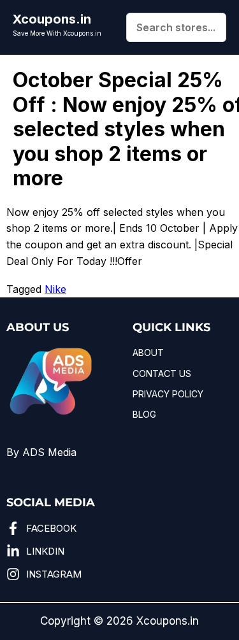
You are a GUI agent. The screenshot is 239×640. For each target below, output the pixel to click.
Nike (55, 289)
